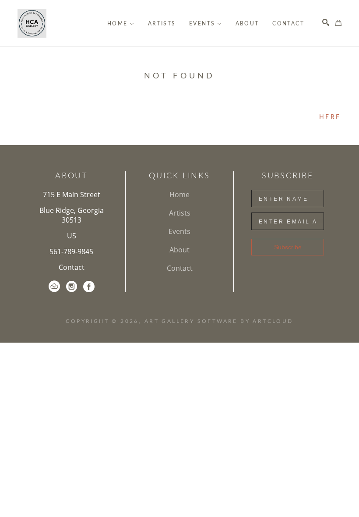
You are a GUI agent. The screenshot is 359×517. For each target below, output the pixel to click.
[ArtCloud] (54, 286)
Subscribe (288, 247)
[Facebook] (89, 286)
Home (179, 194)
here (330, 117)
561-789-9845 (71, 251)
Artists (179, 213)
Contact (71, 267)
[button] (120, 24)
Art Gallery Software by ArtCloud (218, 321)
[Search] (325, 22)
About (179, 250)
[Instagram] (71, 286)
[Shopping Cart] (338, 22)
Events (179, 231)
